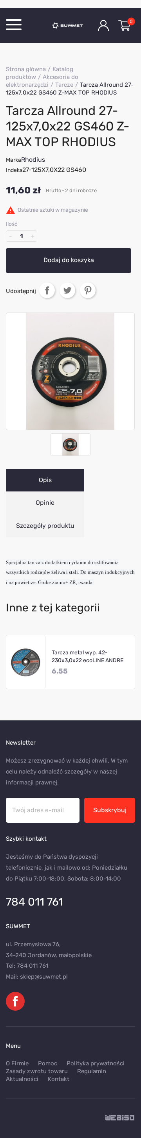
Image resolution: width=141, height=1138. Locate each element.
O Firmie (17, 1063)
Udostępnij (47, 290)
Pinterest (88, 290)
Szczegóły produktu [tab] (45, 525)
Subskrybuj (110, 810)
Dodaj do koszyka (68, 260)
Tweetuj (67, 290)
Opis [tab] (45, 480)
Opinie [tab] (45, 502)
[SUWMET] (69, 25)
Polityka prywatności (96, 1063)
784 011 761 (34, 901)
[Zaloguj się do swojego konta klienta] (103, 25)
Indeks (14, 170)
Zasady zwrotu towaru (37, 1071)
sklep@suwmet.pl (44, 976)
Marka (13, 160)
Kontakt (58, 1079)
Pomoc (47, 1063)
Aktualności (22, 1079)
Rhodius (33, 159)
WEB (120, 1118)
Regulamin (91, 1071)
